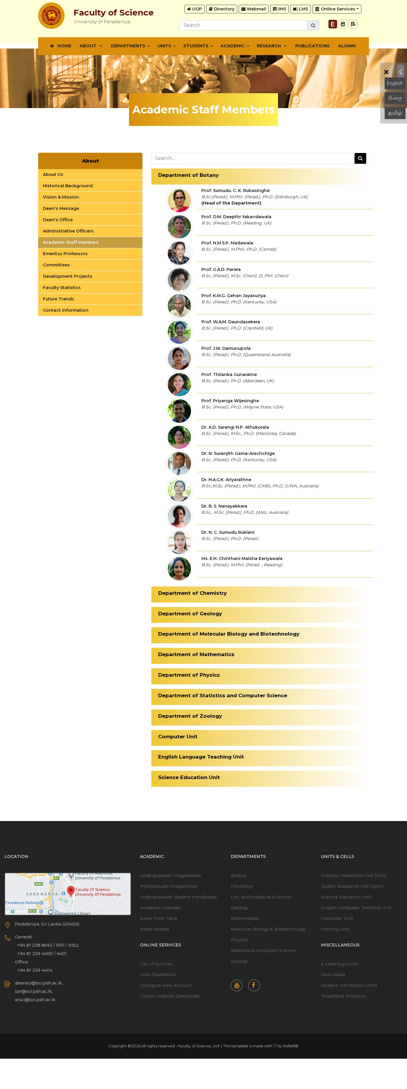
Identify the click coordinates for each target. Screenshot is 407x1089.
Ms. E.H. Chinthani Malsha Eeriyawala (241, 558)
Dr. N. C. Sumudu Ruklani (227, 532)
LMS (303, 9)
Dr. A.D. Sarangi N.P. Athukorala (235, 427)
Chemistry (242, 886)
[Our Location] (68, 894)
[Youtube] (239, 985)
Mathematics (245, 918)
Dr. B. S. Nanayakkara (224, 506)
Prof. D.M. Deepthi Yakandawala (236, 216)
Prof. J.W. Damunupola (226, 348)
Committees (56, 265)
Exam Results (155, 929)
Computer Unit (337, 918)
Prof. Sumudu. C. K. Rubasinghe (235, 190)
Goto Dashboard (157, 974)
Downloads (333, 974)
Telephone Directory (343, 996)
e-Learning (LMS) (339, 964)
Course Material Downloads (170, 996)
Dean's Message (61, 208)
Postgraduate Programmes (169, 886)
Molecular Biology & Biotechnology (268, 929)
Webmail (256, 9)
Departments (128, 46)
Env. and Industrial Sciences (261, 897)
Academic (232, 46)
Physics (239, 940)
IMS (281, 9)
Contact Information (65, 310)
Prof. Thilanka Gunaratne (229, 374)
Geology (239, 907)
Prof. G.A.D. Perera (221, 269)
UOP (196, 9)
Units (164, 46)
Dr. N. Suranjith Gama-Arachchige (238, 453)
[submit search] (360, 158)
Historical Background (68, 185)
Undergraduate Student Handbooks (178, 897)
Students (196, 46)
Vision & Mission (61, 197)
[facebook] (256, 985)
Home (62, 46)
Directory (223, 9)
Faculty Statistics (62, 287)
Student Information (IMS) (349, 985)
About (89, 46)
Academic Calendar (160, 907)
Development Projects (67, 276)
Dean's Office (58, 219)
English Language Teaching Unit (356, 907)
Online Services (337, 9)
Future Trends (58, 299)
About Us (53, 174)
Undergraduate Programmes (170, 875)
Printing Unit (335, 929)
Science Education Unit (346, 897)
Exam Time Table (159, 918)
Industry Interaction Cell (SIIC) (353, 875)
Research (269, 46)
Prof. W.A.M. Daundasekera (230, 321)
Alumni (347, 46)
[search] (313, 25)
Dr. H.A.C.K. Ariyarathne (226, 479)
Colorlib (291, 1046)
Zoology (239, 961)
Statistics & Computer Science (263, 950)
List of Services (156, 964)
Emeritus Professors (65, 253)
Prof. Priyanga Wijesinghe (230, 400)
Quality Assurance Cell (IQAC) (352, 886)
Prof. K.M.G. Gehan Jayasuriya (233, 295)
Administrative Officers (68, 231)
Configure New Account (166, 985)
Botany (238, 875)
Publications (312, 46)
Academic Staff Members (71, 242)
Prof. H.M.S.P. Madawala (227, 243)
